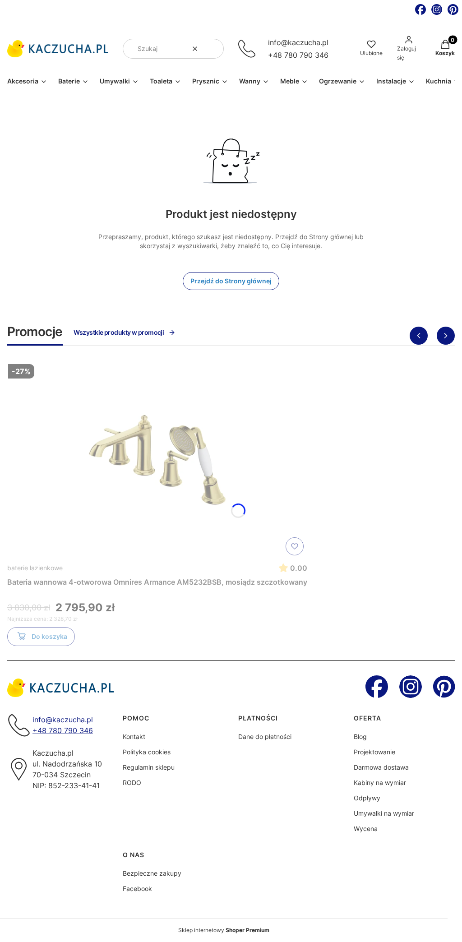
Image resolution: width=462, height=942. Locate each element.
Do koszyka (49, 636)
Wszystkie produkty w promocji (119, 332)
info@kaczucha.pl (298, 42)
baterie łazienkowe (35, 568)
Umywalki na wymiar (384, 813)
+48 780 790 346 (298, 55)
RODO (132, 782)
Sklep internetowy (223, 930)
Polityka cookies (147, 752)
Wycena (366, 828)
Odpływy (367, 798)
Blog (360, 736)
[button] (213, 48)
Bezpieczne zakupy (152, 873)
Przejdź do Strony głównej (231, 281)
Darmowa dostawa (381, 767)
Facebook (137, 888)
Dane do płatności (264, 736)
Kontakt (134, 736)
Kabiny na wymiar (380, 782)
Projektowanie (374, 752)
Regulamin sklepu (149, 767)
